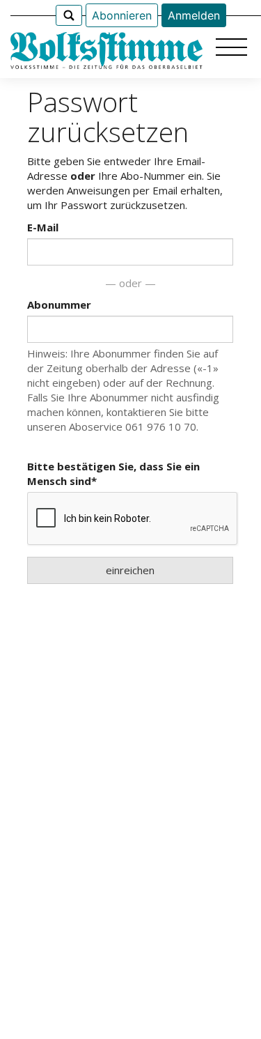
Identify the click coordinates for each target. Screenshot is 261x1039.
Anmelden (194, 15)
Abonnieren (122, 15)
